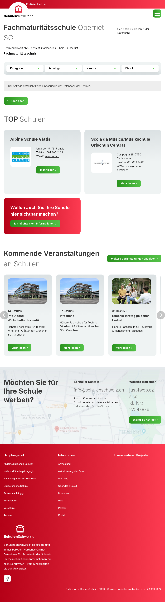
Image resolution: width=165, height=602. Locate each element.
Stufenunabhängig (14, 493)
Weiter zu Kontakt (144, 419)
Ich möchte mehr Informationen (34, 223)
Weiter (161, 315)
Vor (4, 315)
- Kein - (61, 48)
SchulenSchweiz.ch (15, 48)
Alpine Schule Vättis (30, 139)
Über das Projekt (67, 485)
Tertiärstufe (10, 500)
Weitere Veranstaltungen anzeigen (133, 258)
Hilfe (60, 500)
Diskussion (64, 493)
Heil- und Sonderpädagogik (19, 471)
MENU (157, 13)
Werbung (63, 478)
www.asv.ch (52, 156)
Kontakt (62, 515)
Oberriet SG (75, 48)
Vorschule (9, 507)
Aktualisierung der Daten (71, 471)
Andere (8, 515)
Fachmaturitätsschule (41, 48)
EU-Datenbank (34, 4)
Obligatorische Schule (16, 485)
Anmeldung (64, 463)
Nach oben (17, 101)
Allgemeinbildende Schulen (18, 463)
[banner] (18, 10)
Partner (62, 507)
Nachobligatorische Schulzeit (20, 478)
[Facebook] (7, 578)
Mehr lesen (47, 169)
